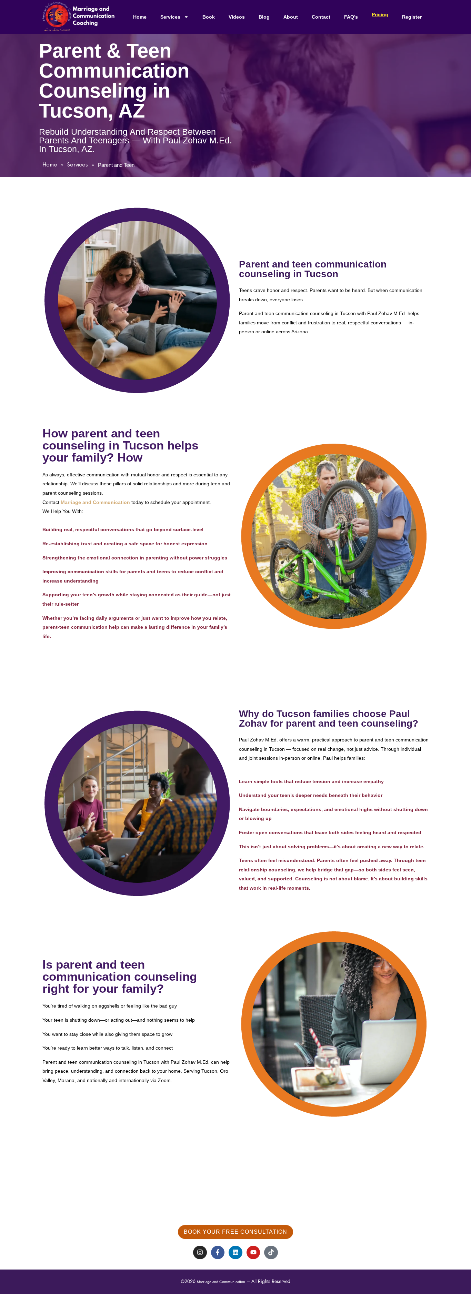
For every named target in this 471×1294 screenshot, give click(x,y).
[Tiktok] (271, 1253)
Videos (237, 17)
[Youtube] (253, 1253)
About (290, 17)
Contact (321, 17)
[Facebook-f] (218, 1253)
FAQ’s (351, 17)
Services (170, 17)
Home (140, 17)
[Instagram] (200, 1253)
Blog (264, 17)
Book (208, 17)
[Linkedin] (235, 1253)
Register (412, 17)
